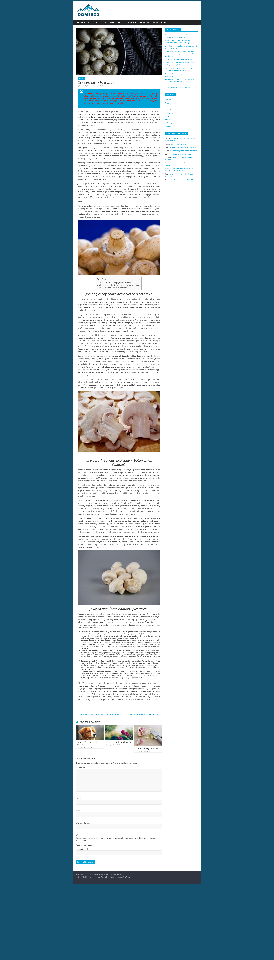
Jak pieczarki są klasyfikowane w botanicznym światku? (119, 285)
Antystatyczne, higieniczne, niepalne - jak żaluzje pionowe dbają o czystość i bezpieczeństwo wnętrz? (179, 81)
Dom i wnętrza (83, 22)
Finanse (120, 22)
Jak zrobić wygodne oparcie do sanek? (183, 151)
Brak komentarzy (107, 86)
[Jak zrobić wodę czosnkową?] (148, 727)
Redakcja (164, 22)
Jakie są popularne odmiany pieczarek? (113, 288)
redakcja (96, 86)
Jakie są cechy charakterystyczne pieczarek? (115, 282)
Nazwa (79, 798)
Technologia (144, 22)
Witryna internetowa (84, 823)
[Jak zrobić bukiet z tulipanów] (119, 727)
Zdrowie (155, 22)
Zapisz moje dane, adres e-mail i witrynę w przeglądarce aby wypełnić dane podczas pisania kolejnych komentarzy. (117, 839)
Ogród (94, 22)
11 (119, 745)
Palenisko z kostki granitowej (181, 154)
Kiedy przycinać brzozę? (179, 144)
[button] (137, 279)
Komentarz (81, 767)
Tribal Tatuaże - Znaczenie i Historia (183, 180)
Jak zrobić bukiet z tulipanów (119, 742)
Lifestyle (103, 22)
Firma (112, 22)
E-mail (79, 810)
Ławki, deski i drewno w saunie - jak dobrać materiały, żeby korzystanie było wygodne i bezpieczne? (180, 54)
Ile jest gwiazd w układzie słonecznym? (142, 714)
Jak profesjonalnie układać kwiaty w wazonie (98, 714)
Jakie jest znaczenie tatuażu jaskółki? (183, 147)
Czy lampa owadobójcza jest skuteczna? (179, 59)
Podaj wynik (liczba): (84, 845)
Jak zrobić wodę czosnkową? (147, 748)
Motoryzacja (130, 22)
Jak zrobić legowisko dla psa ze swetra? (89, 743)
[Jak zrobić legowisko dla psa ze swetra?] (90, 727)
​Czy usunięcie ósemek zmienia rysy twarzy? (180, 87)
